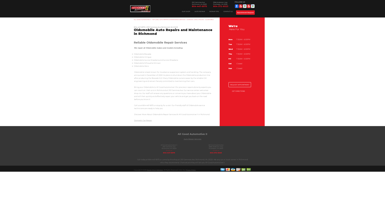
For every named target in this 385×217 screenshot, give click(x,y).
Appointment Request (245, 12)
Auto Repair (200, 11)
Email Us (169, 150)
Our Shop (186, 11)
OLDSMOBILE (209, 19)
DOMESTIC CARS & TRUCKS (195, 19)
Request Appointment (239, 85)
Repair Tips (214, 11)
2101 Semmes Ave (153, 27)
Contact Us (228, 11)
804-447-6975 (199, 6)
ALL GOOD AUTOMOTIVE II (142, 19)
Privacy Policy (191, 170)
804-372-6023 (220, 6)
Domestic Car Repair (143, 120)
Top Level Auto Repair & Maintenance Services (168, 19)
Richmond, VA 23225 (169, 27)
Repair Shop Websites (155, 170)
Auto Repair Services (192, 139)
